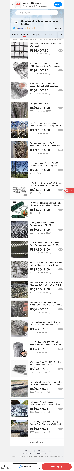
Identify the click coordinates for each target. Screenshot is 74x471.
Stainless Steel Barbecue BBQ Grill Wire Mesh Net (45, 44)
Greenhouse (14, 39)
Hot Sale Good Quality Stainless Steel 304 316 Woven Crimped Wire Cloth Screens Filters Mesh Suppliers (45, 127)
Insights (48, 453)
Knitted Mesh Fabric (49, 39)
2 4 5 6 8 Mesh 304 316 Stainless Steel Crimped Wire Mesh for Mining (46, 243)
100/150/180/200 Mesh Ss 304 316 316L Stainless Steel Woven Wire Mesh (46, 66)
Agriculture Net (20, 39)
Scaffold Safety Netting (28, 39)
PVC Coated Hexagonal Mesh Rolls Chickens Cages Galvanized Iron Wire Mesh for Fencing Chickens (45, 205)
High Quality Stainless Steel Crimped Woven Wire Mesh (42, 223)
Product (24, 34)
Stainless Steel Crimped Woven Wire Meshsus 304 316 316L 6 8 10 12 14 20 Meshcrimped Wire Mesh (46, 285)
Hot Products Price (43, 451)
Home (15, 34)
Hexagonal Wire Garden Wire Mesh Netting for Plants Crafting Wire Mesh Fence (45, 165)
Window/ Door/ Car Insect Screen (39, 39)
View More (36, 442)
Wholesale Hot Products (32, 453)
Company (36, 34)
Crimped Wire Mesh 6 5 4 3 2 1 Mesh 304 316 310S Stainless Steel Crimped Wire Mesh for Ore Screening (45, 147)
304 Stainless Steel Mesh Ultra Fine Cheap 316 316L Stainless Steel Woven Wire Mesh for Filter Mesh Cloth (46, 326)
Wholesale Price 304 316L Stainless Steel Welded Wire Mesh (46, 363)
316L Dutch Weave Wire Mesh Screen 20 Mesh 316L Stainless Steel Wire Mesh (44, 86)
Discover (48, 34)
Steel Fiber (56, 39)
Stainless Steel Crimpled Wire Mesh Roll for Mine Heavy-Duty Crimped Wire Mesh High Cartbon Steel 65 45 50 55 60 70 (46, 266)
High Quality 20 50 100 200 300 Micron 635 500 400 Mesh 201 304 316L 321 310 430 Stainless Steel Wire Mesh (45, 346)
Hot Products (28, 451)
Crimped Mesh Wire (39, 103)
